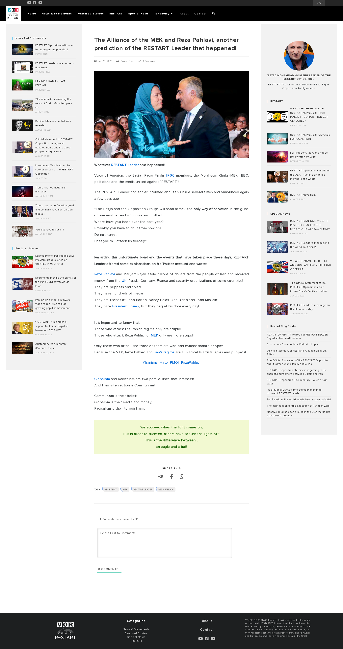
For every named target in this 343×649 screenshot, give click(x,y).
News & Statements (136, 629)
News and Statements (30, 38)
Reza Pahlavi (104, 274)
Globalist (111, 489)
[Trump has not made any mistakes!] (22, 191)
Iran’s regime (164, 352)
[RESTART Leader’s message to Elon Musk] (22, 67)
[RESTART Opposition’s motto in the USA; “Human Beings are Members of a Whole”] (277, 177)
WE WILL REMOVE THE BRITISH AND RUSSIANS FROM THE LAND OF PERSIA (310, 265)
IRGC (170, 175)
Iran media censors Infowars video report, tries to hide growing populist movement (52, 304)
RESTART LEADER (143, 489)
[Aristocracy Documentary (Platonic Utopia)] (22, 348)
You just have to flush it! (49, 229)
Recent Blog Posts (283, 326)
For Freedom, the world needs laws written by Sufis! (299, 399)
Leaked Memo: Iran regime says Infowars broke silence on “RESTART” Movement (55, 260)
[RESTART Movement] (277, 197)
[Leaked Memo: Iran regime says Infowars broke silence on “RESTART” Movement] (22, 262)
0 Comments (149, 61)
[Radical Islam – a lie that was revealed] (22, 125)
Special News (127, 61)
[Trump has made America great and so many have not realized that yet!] (22, 211)
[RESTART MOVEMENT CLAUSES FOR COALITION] (277, 139)
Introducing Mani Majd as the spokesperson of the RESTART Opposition (54, 169)
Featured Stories (27, 248)
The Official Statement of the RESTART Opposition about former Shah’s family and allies (308, 287)
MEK (154, 335)
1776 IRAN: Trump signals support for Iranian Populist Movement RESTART (51, 326)
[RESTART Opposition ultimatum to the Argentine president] (22, 49)
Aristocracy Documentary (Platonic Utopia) (292, 344)
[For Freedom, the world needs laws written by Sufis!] (277, 156)
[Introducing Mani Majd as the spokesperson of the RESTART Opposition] (22, 171)
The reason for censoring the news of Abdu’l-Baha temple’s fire (53, 103)
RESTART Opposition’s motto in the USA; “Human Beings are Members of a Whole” (310, 175)
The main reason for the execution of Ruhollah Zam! (298, 405)
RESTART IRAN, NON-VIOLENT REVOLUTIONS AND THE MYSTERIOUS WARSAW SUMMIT (310, 225)
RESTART (276, 101)
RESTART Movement (303, 194)
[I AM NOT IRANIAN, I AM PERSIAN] (22, 85)
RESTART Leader (125, 165)
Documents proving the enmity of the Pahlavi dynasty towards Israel (55, 282)
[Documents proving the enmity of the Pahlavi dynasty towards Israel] (22, 284)
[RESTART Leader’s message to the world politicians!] (277, 247)
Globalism (102, 379)
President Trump (125, 306)
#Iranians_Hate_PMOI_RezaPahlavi (171, 362)
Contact (207, 630)
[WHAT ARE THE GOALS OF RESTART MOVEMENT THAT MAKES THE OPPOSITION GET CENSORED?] (277, 116)
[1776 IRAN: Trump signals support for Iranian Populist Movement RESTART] (22, 328)
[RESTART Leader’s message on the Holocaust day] (277, 309)
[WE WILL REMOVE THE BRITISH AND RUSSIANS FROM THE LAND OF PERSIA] (277, 267)
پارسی (319, 3)
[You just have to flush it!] (22, 231)
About (207, 621)
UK (124, 280)
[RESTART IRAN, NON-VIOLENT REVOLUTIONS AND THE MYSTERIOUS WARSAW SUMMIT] (277, 227)
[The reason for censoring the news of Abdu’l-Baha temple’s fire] (22, 105)
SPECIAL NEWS (280, 213)
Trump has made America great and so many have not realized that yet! (54, 209)
